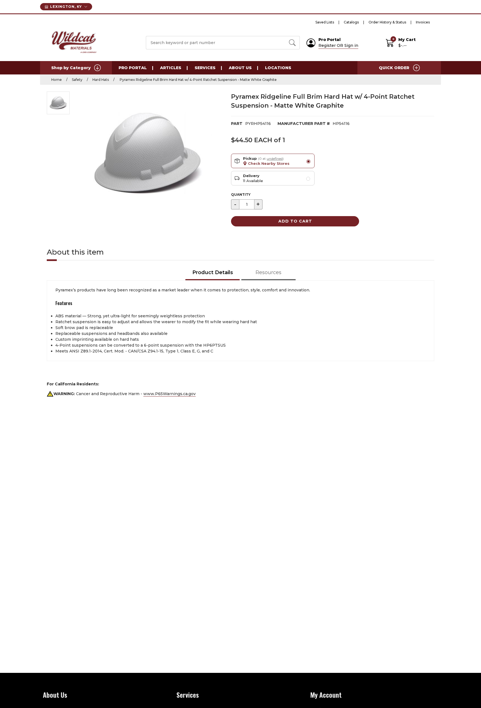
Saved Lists (324, 22)
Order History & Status (387, 22)
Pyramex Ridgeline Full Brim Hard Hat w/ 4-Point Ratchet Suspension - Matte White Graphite (198, 80)
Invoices (423, 22)
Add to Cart (295, 221)
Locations (278, 67)
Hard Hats (100, 80)
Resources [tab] (268, 272)
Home (56, 80)
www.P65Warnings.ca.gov (169, 393)
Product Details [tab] (212, 272)
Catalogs (351, 22)
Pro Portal (133, 67)
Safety (77, 80)
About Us (240, 67)
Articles (170, 67)
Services (205, 67)
